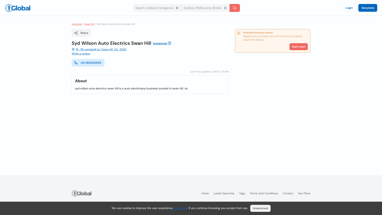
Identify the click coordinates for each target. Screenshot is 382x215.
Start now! (298, 46)
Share (84, 33)
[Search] (235, 8)
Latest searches (224, 193)
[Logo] (18, 8)
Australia (77, 24)
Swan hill (89, 24)
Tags (242, 193)
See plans (368, 8)
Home (205, 193)
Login (349, 8)
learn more (180, 208)
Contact (288, 193)
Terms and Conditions (264, 193)
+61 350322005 (90, 62)
